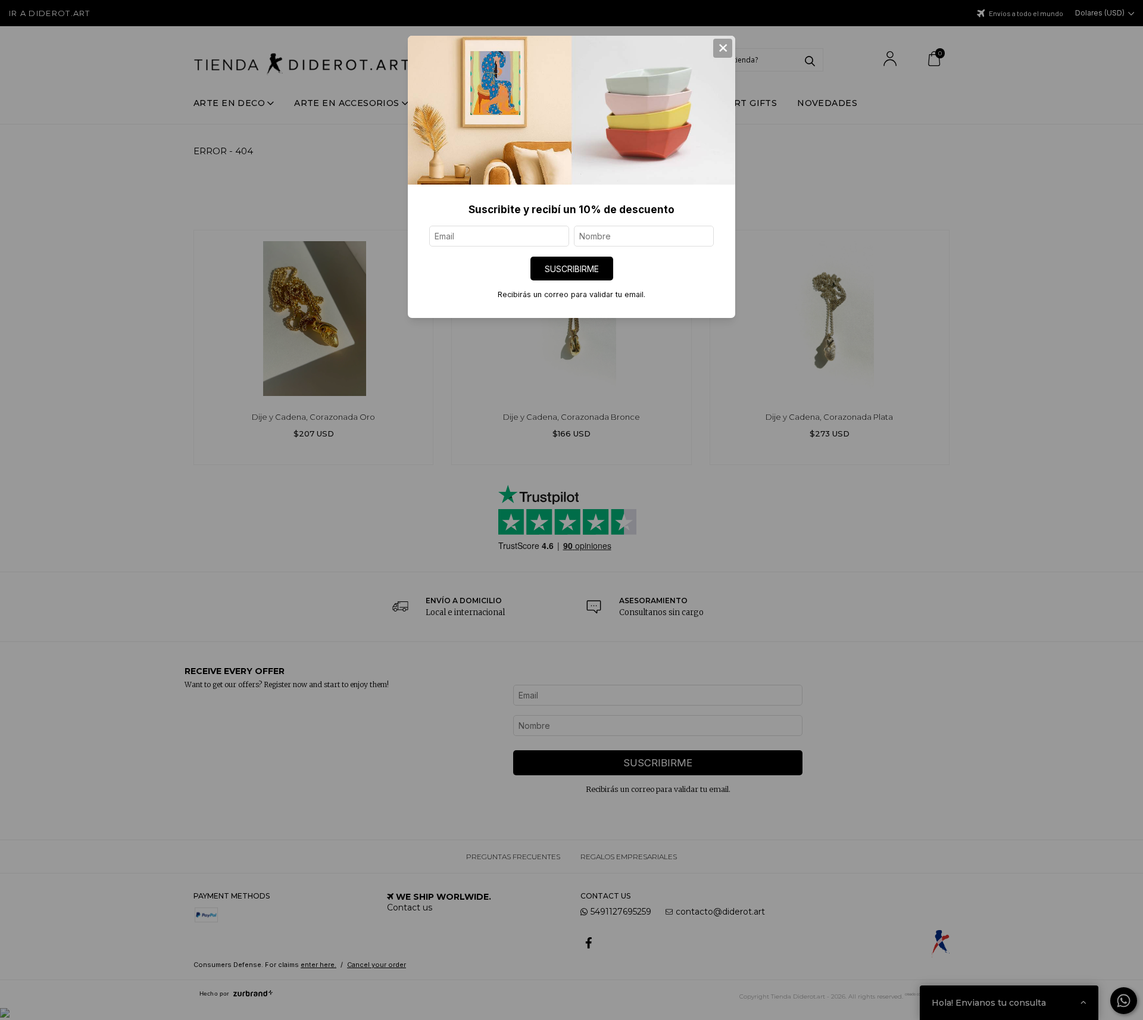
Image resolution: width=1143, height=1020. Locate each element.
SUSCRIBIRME (572, 269)
